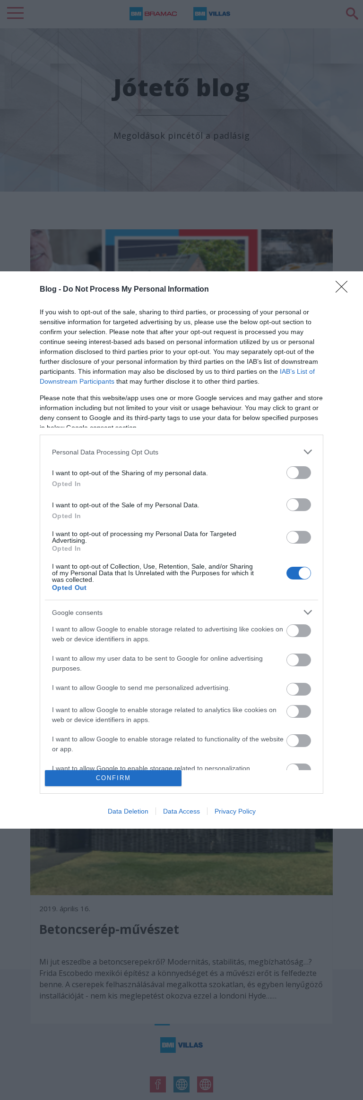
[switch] (298, 472)
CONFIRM (113, 777)
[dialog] (181, 549)
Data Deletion (128, 811)
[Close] (345, 290)
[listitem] (181, 452)
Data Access (181, 811)
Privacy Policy (235, 811)
